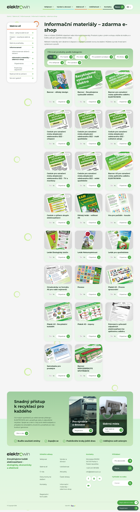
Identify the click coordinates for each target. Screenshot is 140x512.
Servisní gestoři (15, 78)
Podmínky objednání (18, 69)
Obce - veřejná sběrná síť (19, 33)
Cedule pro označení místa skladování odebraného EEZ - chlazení (56, 135)
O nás (42, 472)
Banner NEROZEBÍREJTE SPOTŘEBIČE (85, 368)
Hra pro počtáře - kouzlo (119, 215)
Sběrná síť (16, 16)
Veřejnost (43, 459)
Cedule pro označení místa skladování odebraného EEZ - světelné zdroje (117, 135)
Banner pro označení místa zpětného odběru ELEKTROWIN (119, 94)
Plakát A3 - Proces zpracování (116, 288)
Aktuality (63, 472)
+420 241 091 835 (92, 468)
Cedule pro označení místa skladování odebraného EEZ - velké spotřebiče (88, 177)
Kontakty (43, 484)
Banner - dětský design (57, 92)
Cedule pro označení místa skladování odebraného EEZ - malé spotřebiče (88, 135)
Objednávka (19, 63)
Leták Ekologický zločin (57, 252)
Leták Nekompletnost (87, 252)
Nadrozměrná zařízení (18, 74)
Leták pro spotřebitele (118, 252)
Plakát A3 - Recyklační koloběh (57, 325)
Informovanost (25, 16)
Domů (9, 16)
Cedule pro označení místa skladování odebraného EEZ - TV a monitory (57, 177)
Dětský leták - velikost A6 (88, 216)
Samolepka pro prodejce (54, 367)
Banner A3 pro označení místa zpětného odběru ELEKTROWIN (119, 175)
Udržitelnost (64, 467)
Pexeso (81, 287)
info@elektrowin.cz (93, 472)
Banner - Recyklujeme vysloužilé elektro (88, 93)
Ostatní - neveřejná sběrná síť (20, 38)
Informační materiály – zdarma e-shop (44, 16)
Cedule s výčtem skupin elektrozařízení (58, 216)
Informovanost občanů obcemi (20, 52)
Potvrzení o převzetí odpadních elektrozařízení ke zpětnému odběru (117, 328)
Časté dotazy (65, 477)
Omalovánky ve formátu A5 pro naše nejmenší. (58, 288)
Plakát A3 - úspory (86, 324)
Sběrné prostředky (17, 43)
